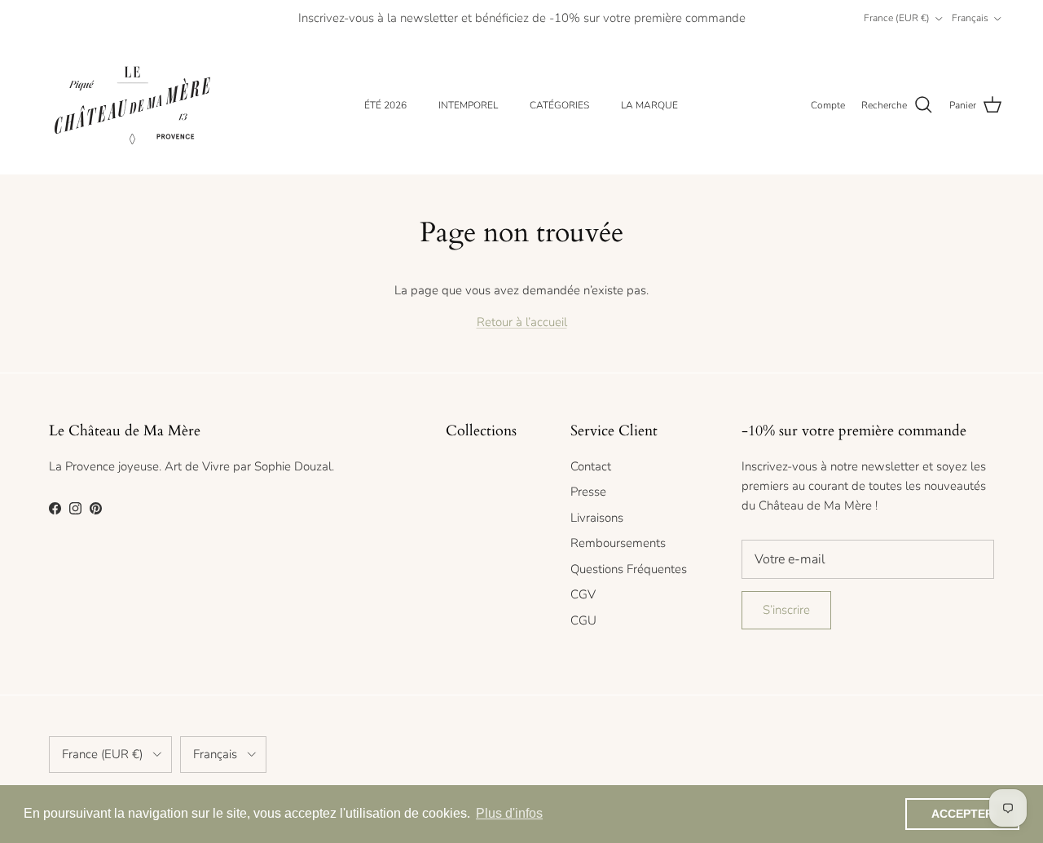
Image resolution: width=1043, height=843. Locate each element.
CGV (583, 594)
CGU (583, 620)
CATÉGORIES (559, 105)
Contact (590, 466)
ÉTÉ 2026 (385, 105)
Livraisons (596, 518)
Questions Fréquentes (628, 569)
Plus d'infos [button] (509, 813)
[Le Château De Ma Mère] (132, 105)
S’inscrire (786, 610)
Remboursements (618, 543)
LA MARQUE (649, 105)
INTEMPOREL (468, 105)
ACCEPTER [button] (962, 813)
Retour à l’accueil (522, 322)
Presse (588, 491)
